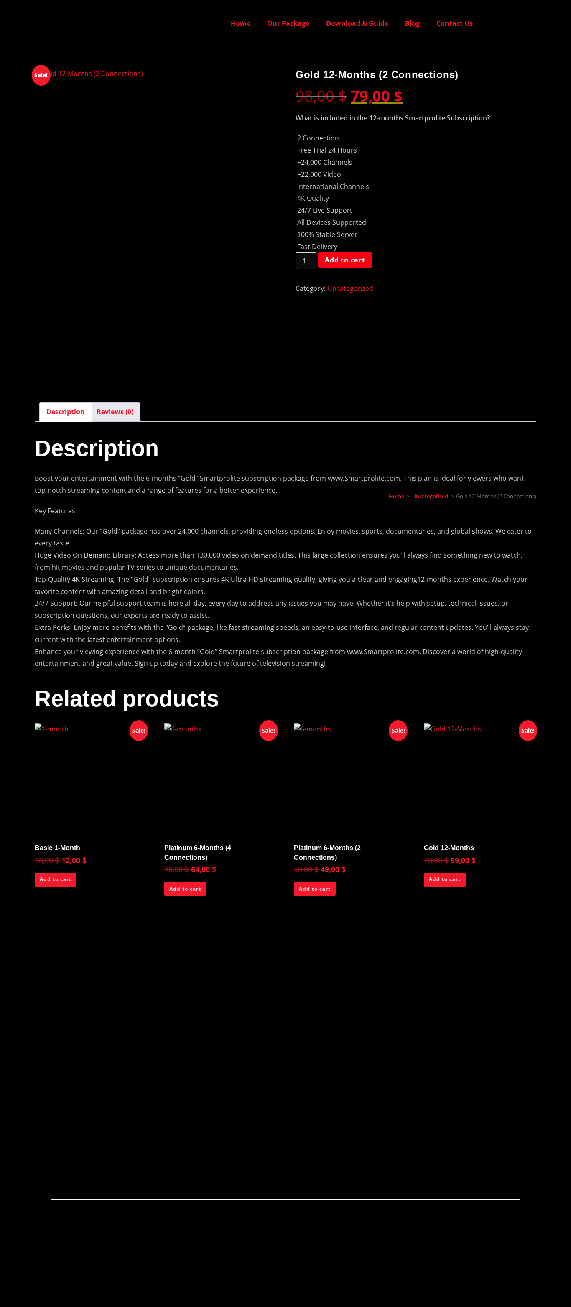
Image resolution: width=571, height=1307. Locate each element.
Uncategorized (350, 288)
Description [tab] (65, 411)
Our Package (288, 23)
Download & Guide (357, 23)
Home (240, 23)
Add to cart (345, 260)
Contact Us (454, 23)
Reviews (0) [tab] (115, 411)
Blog (412, 23)
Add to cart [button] (55, 879)
